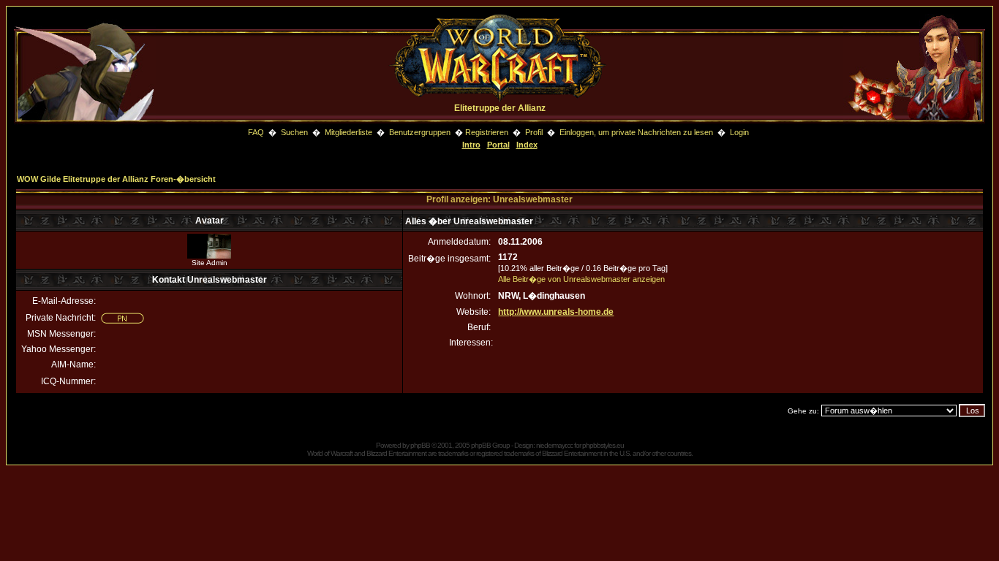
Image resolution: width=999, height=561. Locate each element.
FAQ (256, 132)
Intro (471, 144)
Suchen (295, 132)
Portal (498, 144)
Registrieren (486, 132)
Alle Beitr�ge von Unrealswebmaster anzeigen (581, 279)
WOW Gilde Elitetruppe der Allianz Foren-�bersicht (116, 179)
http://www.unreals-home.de (556, 312)
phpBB (420, 445)
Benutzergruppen (420, 132)
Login (739, 132)
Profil (534, 132)
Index (527, 144)
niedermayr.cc (554, 445)
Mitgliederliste (348, 132)
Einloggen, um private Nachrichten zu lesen (636, 132)
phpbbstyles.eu (603, 445)
